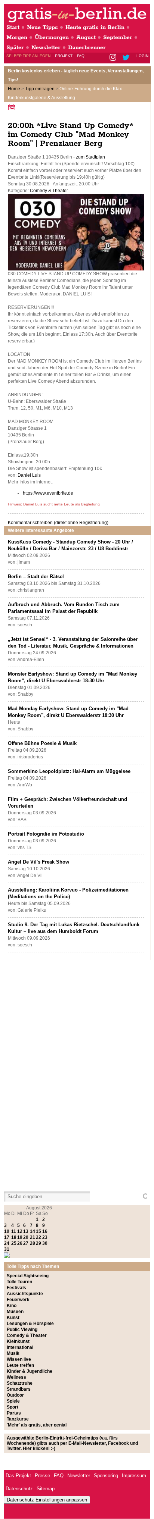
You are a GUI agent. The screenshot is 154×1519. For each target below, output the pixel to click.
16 (44, 1231)
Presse (42, 1475)
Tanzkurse (18, 1419)
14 (32, 1231)
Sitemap (46, 1488)
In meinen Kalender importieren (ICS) (13, 107)
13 (25, 1231)
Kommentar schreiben (58, 522)
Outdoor (15, 1395)
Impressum (134, 1475)
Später (15, 47)
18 (13, 1237)
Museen (15, 1311)
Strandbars (19, 1389)
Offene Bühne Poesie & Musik (42, 743)
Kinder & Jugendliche (29, 1371)
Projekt (64, 56)
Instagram (113, 58)
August (86, 37)
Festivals (16, 1287)
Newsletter (46, 47)
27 (25, 1243)
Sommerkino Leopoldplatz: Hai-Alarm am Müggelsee (69, 771)
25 (13, 1243)
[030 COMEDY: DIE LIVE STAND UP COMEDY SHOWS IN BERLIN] (76, 269)
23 (44, 1237)
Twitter (127, 58)
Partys (14, 1413)
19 (19, 1237)
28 (32, 1243)
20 (25, 1237)
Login (142, 56)
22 (38, 1237)
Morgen (16, 37)
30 (44, 1243)
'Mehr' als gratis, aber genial (37, 1425)
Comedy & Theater (49, 190)
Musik (13, 1353)
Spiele (13, 1401)
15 (38, 1231)
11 (13, 1231)
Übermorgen (52, 37)
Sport (12, 1407)
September (117, 37)
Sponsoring (106, 1475)
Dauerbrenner (87, 47)
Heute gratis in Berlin (94, 27)
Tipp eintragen (40, 88)
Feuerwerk (18, 1299)
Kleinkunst (18, 1341)
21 (32, 1237)
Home (14, 88)
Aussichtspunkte (25, 1293)
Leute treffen (20, 1365)
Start (12, 27)
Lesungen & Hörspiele (30, 1323)
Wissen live (19, 1359)
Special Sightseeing (28, 1275)
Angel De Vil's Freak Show (38, 862)
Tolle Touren (19, 1281)
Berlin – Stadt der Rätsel (36, 576)
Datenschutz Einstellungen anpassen (47, 1500)
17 (6, 1237)
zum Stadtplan (90, 157)
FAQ (80, 56)
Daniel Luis (29, 475)
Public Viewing (22, 1329)
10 (6, 1231)
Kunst (13, 1317)
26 (19, 1243)
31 (6, 1249)
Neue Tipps (42, 27)
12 (19, 1231)
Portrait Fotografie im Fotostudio (46, 834)
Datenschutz (19, 1488)
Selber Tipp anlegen (28, 56)
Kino (11, 1305)
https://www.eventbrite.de (48, 493)
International (20, 1347)
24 (6, 1243)
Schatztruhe (20, 1383)
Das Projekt (18, 1475)
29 (38, 1243)
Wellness (16, 1377)
